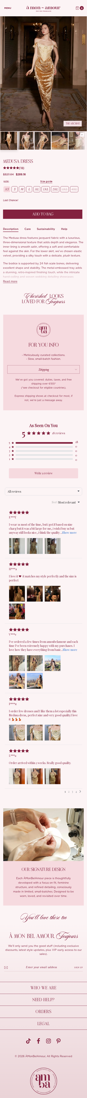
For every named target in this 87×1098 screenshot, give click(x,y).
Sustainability (46, 229)
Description (10, 229)
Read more (10, 281)
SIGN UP (78, 967)
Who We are (43, 987)
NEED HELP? (43, 999)
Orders (43, 1011)
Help (64, 229)
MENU (7, 8)
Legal (43, 1023)
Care (27, 229)
